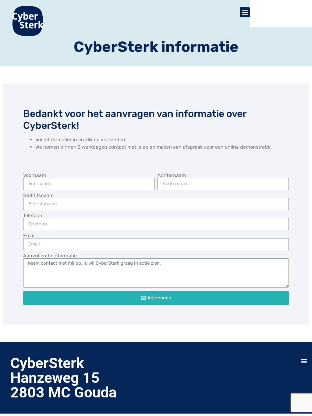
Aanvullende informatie (50, 255)
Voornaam (34, 175)
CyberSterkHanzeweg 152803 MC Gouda (63, 377)
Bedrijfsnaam (38, 195)
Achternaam (172, 175)
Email (29, 235)
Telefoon (32, 215)
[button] (304, 361)
